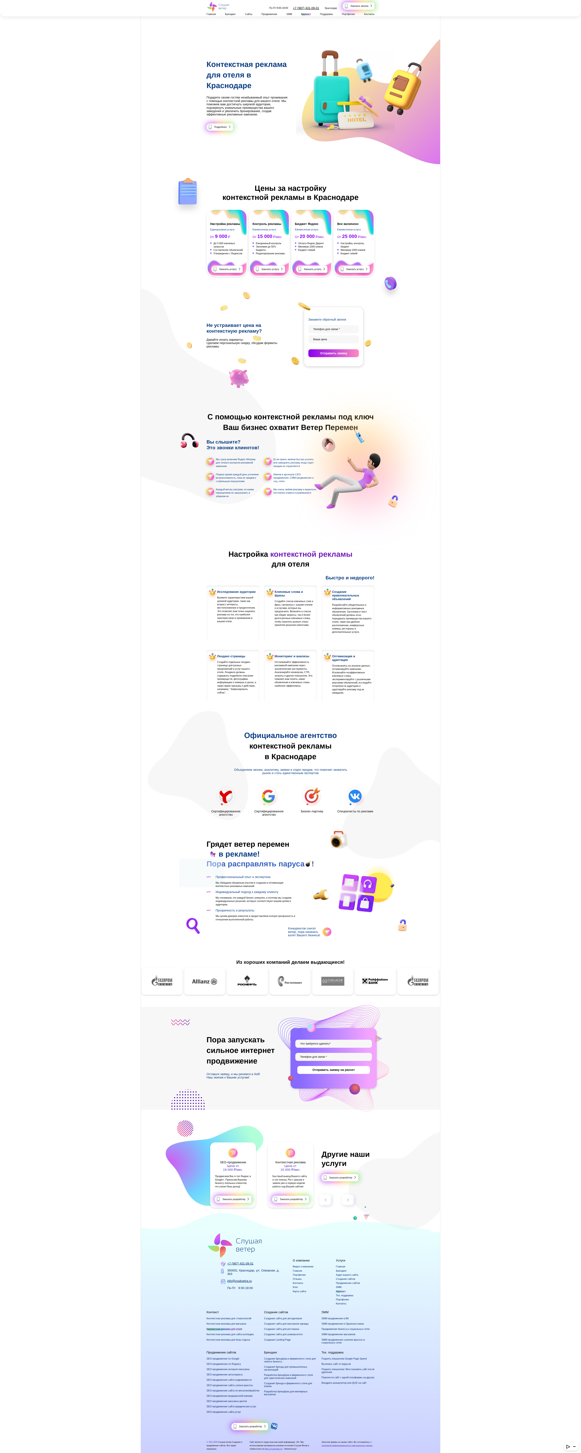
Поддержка (326, 14)
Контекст (306, 14)
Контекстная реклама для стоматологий (229, 1318)
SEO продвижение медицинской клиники (230, 1396)
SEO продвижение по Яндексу (224, 1364)
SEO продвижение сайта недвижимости (229, 1380)
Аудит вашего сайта (347, 1275)
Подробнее (220, 127)
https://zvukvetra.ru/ (273, 1449)
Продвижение (269, 14)
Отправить (333, 353)
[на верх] (6, 1447)
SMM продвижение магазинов (338, 1334)
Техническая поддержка (233, 1162)
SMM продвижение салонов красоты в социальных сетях (343, 1341)
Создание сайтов (345, 1279)
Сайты (248, 14)
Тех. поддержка (344, 1295)
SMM (289, 14)
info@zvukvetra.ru (239, 1281)
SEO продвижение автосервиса (225, 1374)
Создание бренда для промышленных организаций (285, 1368)
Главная (211, 14)
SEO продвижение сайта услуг (224, 1412)
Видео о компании (303, 1266)
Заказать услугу (228, 269)
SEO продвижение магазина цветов (227, 1401)
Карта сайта (299, 1291)
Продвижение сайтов (348, 1283)
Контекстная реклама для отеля (224, 1329)
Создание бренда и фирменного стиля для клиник (288, 1384)
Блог (295, 1287)
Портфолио (348, 14)
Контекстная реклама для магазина (226, 1323)
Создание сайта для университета (283, 1334)
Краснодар (331, 8)
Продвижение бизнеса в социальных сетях (346, 1329)
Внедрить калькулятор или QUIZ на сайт (344, 1383)
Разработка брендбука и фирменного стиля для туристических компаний (288, 1376)
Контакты (369, 14)
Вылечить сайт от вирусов (336, 1364)
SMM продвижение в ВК (335, 1318)
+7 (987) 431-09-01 (306, 8)
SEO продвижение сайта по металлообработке (233, 1390)
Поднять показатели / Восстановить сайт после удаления (348, 1370)
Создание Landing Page (277, 1339)
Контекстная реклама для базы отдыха (228, 1339)
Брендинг (230, 14)
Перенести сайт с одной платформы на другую (348, 1377)
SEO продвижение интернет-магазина (228, 1369)
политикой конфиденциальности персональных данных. (347, 1445)
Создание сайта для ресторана (281, 1329)
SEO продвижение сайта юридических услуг (231, 1406)
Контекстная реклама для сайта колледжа (230, 1334)
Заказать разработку (233, 1199)
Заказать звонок (359, 6)
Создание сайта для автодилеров (283, 1318)
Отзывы (297, 1279)
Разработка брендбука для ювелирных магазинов (285, 1393)
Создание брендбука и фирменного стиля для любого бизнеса (290, 1360)
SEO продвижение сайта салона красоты (230, 1385)
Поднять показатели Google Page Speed (344, 1358)
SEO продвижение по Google (223, 1358)
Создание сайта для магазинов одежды (286, 1323)
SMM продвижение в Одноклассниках (343, 1323)
